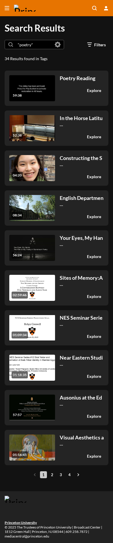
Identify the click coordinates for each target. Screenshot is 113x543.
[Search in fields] (58, 44)
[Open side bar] (7, 8)
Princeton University (21, 522)
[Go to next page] (78, 474)
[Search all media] (94, 8)
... (81, 121)
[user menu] (106, 8)
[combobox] (34, 44)
